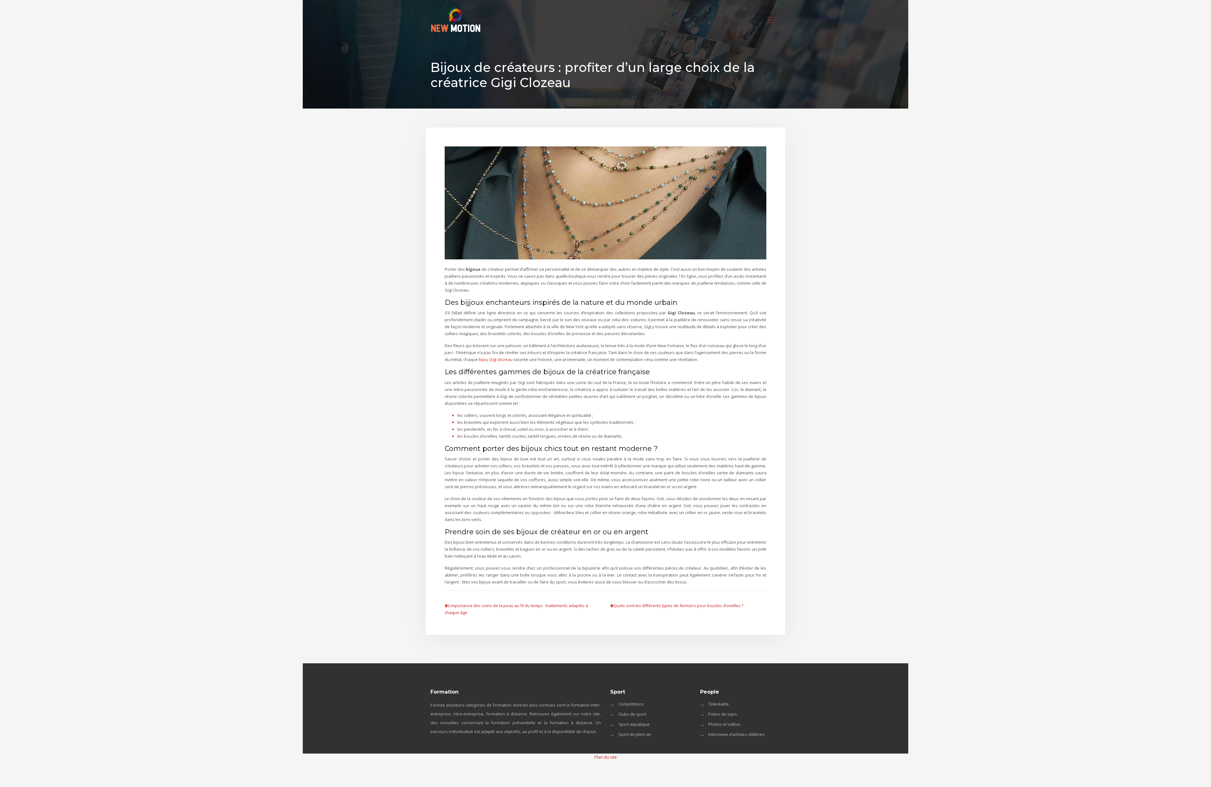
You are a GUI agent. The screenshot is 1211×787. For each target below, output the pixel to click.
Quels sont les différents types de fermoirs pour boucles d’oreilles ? (678, 605)
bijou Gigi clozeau (495, 359)
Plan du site (605, 757)
